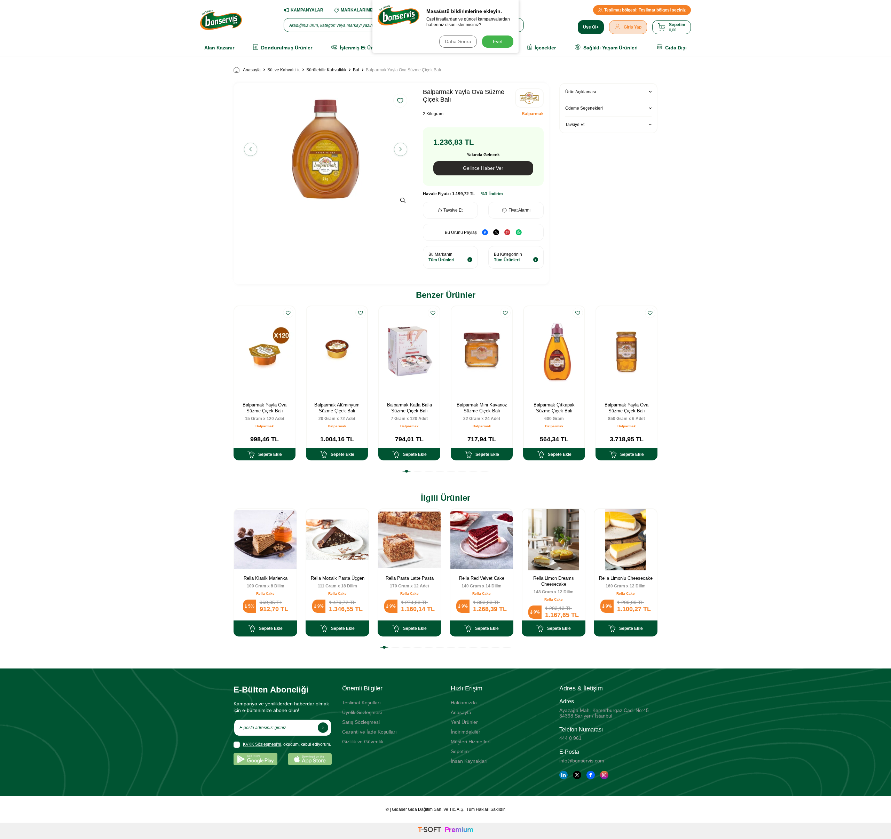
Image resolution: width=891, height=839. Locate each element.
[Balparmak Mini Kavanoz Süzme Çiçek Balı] (481, 351)
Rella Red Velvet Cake (481, 578)
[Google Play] (255, 759)
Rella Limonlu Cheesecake (626, 578)
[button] (250, 149)
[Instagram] (604, 775)
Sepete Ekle (270, 454)
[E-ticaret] (445, 830)
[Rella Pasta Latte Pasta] (409, 539)
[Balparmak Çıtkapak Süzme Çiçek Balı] (554, 351)
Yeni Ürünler (464, 722)
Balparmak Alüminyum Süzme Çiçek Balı (337, 407)
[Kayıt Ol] (323, 727)
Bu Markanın (441, 257)
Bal (356, 70)
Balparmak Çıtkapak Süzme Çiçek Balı (554, 407)
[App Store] (310, 759)
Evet (498, 41)
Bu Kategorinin (508, 257)
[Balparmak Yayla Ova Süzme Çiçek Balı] (264, 351)
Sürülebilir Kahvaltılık (326, 70)
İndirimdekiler (465, 732)
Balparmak (533, 113)
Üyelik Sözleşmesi (362, 712)
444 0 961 (570, 738)
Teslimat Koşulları (361, 702)
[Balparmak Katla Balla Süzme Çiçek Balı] (409, 351)
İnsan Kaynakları (469, 761)
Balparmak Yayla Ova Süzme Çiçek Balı (264, 407)
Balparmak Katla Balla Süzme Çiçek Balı (409, 407)
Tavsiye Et (453, 210)
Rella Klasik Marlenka (265, 578)
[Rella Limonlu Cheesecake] (625, 539)
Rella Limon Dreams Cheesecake (553, 581)
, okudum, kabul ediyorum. (287, 744)
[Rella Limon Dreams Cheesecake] (553, 539)
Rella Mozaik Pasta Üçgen (337, 578)
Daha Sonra (458, 41)
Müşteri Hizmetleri (470, 741)
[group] (325, 149)
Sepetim (460, 751)
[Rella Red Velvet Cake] (481, 539)
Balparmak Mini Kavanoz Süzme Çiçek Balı (482, 407)
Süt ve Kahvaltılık (283, 70)
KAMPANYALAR (307, 10)
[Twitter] (577, 775)
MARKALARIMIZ (357, 10)
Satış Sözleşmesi (361, 722)
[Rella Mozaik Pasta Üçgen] (337, 539)
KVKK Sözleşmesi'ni (262, 744)
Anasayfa (252, 70)
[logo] (221, 19)
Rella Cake (265, 593)
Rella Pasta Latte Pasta (410, 578)
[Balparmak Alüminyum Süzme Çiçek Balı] (337, 351)
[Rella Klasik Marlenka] (265, 539)
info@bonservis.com (581, 760)
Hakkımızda (464, 702)
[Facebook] (590, 775)
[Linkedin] (563, 775)
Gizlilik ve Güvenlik (362, 741)
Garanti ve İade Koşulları (369, 732)
